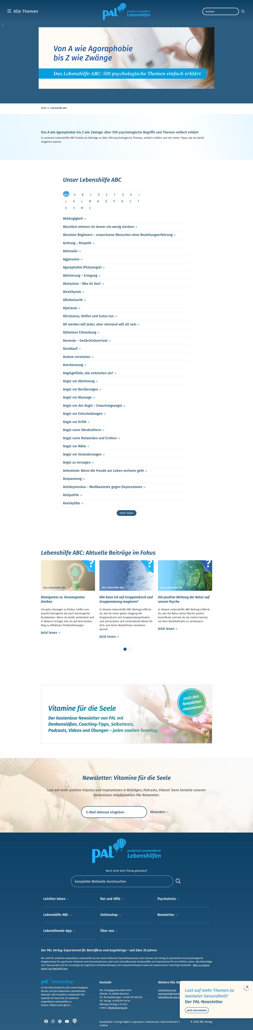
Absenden (158, 812)
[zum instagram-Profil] (53, 1021)
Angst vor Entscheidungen (82, 414)
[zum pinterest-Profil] (60, 1021)
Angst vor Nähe (74, 446)
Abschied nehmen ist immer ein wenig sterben (98, 227)
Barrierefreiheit (170, 1021)
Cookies (104, 1025)
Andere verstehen (76, 357)
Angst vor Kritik (74, 422)
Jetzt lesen (49, 633)
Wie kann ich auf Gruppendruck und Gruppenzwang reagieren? (126, 599)
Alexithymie (72, 292)
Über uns (107, 931)
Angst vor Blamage (77, 397)
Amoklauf (70, 349)
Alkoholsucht (73, 300)
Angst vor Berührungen (80, 389)
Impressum (138, 1021)
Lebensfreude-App (58, 931)
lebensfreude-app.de (169, 997)
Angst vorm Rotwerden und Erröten (90, 438)
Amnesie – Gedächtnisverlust (85, 340)
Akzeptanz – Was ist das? (82, 284)
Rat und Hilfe (110, 899)
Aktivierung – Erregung (80, 275)
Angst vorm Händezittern (82, 430)
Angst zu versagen (77, 462)
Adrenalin (70, 251)
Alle (66, 194)
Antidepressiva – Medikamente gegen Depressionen (102, 487)
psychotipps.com (167, 990)
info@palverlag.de (117, 1007)
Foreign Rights (122, 1021)
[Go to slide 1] (124, 648)
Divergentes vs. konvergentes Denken (63, 599)
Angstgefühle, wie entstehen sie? (88, 373)
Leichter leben (54, 899)
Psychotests (167, 899)
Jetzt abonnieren (197, 1010)
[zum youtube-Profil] (67, 1021)
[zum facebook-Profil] (46, 1021)
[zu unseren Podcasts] (75, 1021)
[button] (22, 11)
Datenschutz (153, 1021)
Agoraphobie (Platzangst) (82, 267)
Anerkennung (73, 365)
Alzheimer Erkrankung (79, 332)
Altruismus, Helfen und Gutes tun (88, 316)
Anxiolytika (71, 503)
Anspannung (72, 479)
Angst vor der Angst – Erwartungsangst (92, 406)
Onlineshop (109, 915)
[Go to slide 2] (128, 648)
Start (44, 108)
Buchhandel (106, 1021)
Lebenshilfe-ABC (56, 915)
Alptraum (70, 308)
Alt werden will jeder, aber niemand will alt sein (99, 324)
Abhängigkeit (73, 218)
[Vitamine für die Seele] (126, 714)
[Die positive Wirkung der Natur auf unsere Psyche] (185, 575)
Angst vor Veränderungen (82, 454)
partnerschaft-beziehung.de (173, 993)
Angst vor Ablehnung (78, 381)
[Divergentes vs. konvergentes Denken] (68, 575)
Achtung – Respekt (77, 243)
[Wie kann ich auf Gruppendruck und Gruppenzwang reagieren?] (126, 575)
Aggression (71, 259)
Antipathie (71, 495)
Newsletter (166, 915)
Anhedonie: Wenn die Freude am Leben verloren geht (103, 471)
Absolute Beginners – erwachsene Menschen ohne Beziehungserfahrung (117, 235)
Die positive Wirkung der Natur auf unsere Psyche (184, 599)
